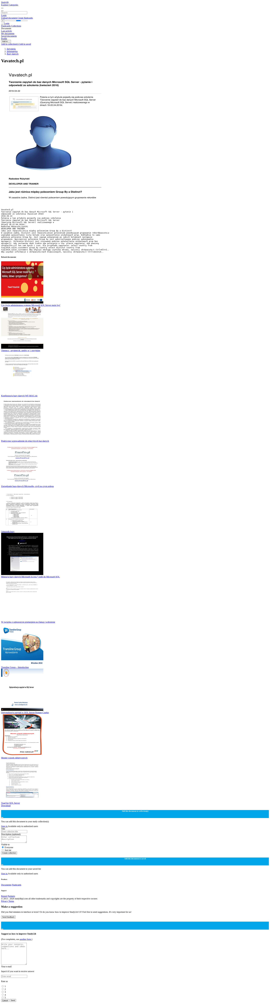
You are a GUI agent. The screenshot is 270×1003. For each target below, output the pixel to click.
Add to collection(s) (10, 44)
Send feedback (8, 917)
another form (26, 939)
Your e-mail (6, 966)
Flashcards (6, 26)
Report (4, 896)
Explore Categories (9, 5)
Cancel (5, 1000)
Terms (11, 901)
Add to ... (6, 41)
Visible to (5, 844)
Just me (8, 850)
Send (13, 1000)
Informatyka (12, 51)
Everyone (9, 847)
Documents (6, 885)
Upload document (9, 18)
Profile (4, 38)
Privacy (4, 901)
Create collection (9, 853)
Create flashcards (25, 18)
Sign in (4, 826)
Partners (11, 896)
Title (3, 829)
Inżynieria (11, 49)
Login (3, 15)
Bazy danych (12, 54)
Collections (16, 26)
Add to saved (25, 44)
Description (11, 834)
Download (6, 805)
